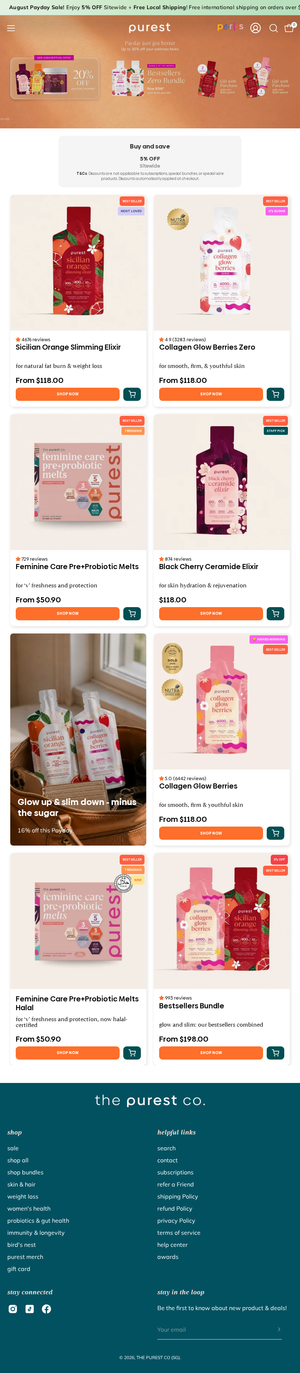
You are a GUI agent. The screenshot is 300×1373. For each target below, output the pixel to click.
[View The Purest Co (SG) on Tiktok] (29, 1309)
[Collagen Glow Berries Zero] (222, 263)
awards (168, 1256)
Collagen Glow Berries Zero (207, 347)
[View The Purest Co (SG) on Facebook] (46, 1309)
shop (14, 1132)
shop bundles (25, 1172)
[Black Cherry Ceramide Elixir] (222, 482)
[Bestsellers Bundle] (222, 921)
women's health (28, 1208)
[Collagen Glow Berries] (222, 701)
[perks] (230, 26)
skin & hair (21, 1184)
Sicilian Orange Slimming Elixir (68, 347)
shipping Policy (177, 1196)
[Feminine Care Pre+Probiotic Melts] (78, 482)
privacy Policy (176, 1220)
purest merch (25, 1256)
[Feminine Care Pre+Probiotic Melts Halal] (78, 921)
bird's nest (21, 1244)
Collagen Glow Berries (198, 786)
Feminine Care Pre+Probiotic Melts (77, 567)
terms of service (178, 1232)
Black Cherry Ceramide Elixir (208, 567)
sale (13, 1148)
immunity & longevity (36, 1232)
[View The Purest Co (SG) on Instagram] (12, 1309)
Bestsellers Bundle (191, 1006)
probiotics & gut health (38, 1220)
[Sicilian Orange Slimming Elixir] (78, 263)
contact (167, 1160)
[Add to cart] (132, 394)
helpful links (176, 1132)
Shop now (68, 394)
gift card (18, 1268)
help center (172, 1244)
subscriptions (175, 1172)
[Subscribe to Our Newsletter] (272, 1330)
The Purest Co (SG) (158, 1357)
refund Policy (174, 1208)
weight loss (22, 1196)
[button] (19, 339)
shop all (18, 1160)
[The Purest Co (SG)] (150, 27)
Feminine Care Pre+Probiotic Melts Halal (77, 1003)
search (166, 1148)
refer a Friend (175, 1184)
